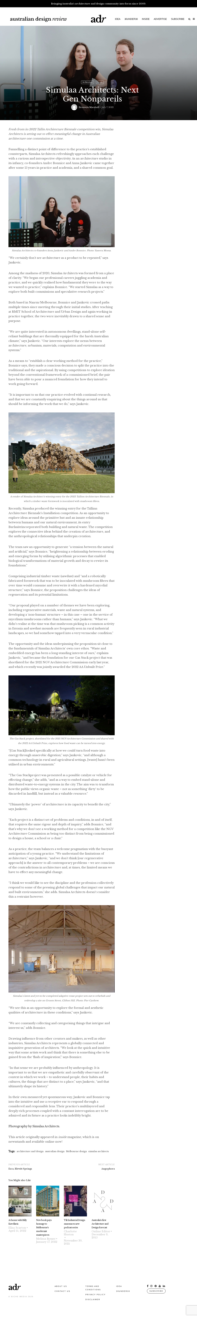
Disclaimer (92, 1299)
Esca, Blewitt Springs (20, 1168)
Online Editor (101, 1231)
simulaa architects (98, 1151)
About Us (61, 1286)
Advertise (160, 19)
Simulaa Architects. (46, 1126)
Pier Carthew (91, 1000)
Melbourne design (76, 1151)
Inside (146, 19)
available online (43, 1141)
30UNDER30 (123, 1291)
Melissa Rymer (46, 1238)
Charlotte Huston (70, 1233)
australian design (54, 1151)
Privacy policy (95, 1294)
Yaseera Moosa (102, 250)
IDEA (119, 1286)
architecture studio (94, 158)
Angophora (108, 1168)
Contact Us (62, 1291)
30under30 (131, 19)
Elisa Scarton (17, 1227)
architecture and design (30, 1151)
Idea (117, 19)
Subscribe (177, 19)
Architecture (87, 82)
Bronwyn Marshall (89, 107)
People (100, 82)
